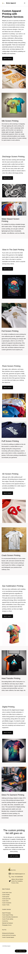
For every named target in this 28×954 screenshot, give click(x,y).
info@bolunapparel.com (19, 873)
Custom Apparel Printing (7, 914)
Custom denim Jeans (7, 892)
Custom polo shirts (6, 898)
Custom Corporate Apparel (8, 937)
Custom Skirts (5, 900)
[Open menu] (24, 3)
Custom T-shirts (5, 904)
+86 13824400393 (19, 876)
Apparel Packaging (6, 912)
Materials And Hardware (7, 923)
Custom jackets (5, 896)
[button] (21, 951)
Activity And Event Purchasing (9, 935)
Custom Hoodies (6, 894)
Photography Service (6, 925)
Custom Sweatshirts (6, 902)
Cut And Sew (5, 921)
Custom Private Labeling (7, 919)
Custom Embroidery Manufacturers (10, 917)
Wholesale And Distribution (8, 933)
